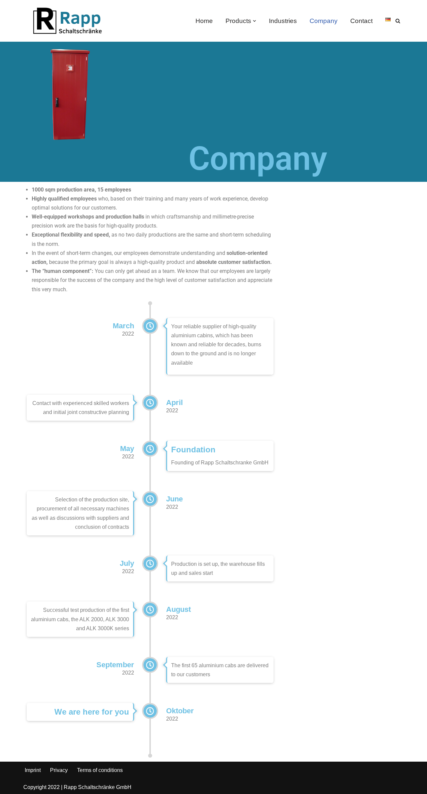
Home (204, 20)
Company (324, 20)
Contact (361, 20)
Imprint (33, 770)
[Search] (397, 20)
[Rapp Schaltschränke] (64, 21)
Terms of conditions (100, 770)
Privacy (59, 770)
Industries (283, 20)
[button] (254, 21)
